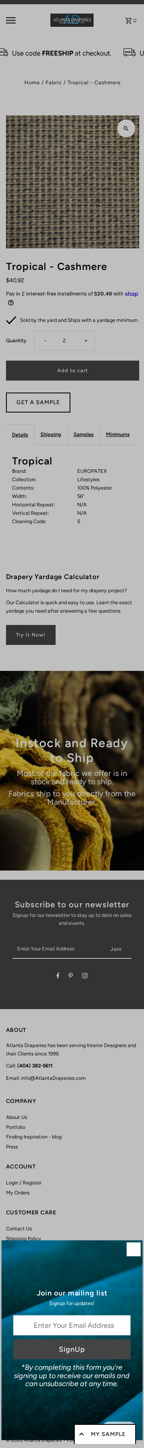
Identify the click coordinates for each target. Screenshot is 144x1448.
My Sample (108, 1434)
